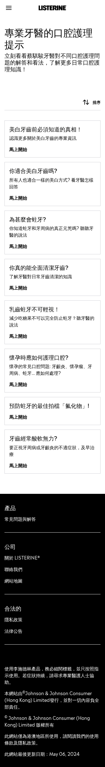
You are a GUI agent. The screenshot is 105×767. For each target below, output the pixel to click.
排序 (97, 102)
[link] (52, 138)
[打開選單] (16, 8)
